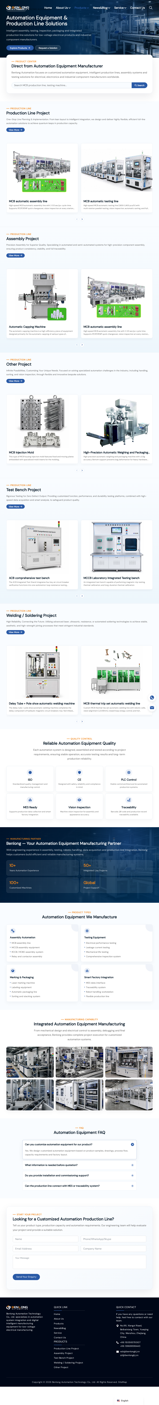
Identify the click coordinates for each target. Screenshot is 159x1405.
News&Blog (100, 8)
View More (14, 129)
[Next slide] (82, 219)
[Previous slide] (77, 219)
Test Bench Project (64, 1357)
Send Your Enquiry (26, 1276)
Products (80, 8)
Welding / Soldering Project (68, 1362)
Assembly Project (63, 1353)
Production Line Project (66, 1348)
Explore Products (18, 48)
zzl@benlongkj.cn (129, 1355)
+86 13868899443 (130, 1346)
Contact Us (137, 8)
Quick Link (60, 1307)
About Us (62, 8)
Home (48, 8)
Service (119, 8)
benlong (17, 8)
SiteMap (122, 1382)
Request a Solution (48, 48)
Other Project (61, 1367)
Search (140, 85)
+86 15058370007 (130, 1342)
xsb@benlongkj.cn (130, 1351)
